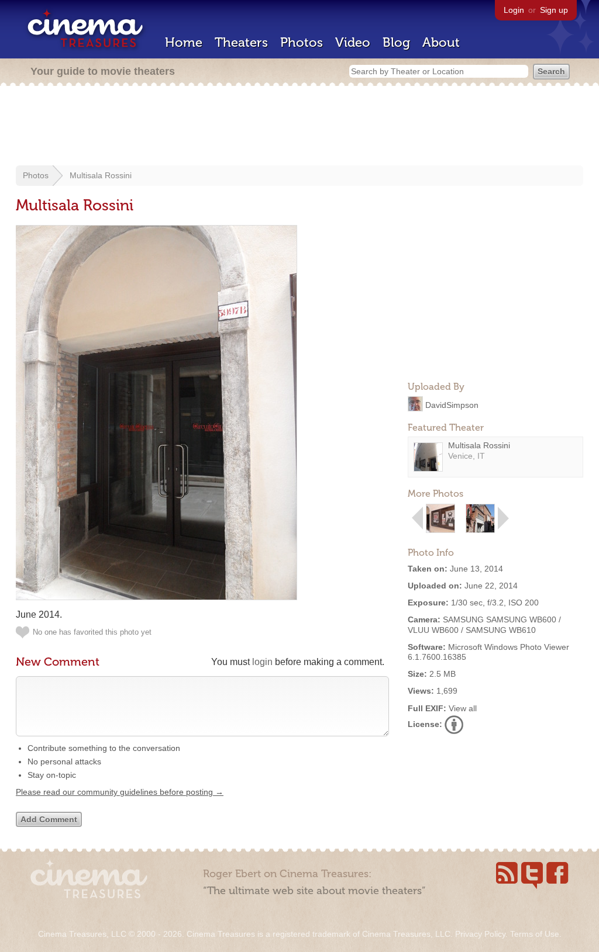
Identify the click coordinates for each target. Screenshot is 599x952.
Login (514, 10)
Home (183, 42)
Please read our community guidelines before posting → (119, 792)
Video (352, 42)
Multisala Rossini (101, 175)
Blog (396, 42)
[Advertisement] (299, 127)
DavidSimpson (451, 404)
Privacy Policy (480, 934)
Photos (301, 42)
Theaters (241, 42)
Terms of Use (534, 934)
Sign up (554, 10)
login (262, 662)
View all (463, 708)
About (441, 42)
